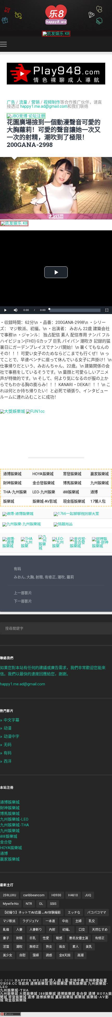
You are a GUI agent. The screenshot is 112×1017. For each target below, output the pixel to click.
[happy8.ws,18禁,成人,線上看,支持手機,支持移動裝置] (56, 14)
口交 (82, 929)
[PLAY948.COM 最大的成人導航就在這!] (56, 82)
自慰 (22, 955)
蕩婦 (36, 955)
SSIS (53, 904)
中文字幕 (11, 720)
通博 (4, 853)
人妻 (19, 929)
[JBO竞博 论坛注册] (26, 116)
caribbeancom (34, 895)
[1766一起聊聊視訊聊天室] (76, 513)
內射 (52, 929)
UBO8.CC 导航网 (14, 983)
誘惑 (49, 955)
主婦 (78, 921)
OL (41, 904)
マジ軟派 (9, 921)
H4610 (73, 895)
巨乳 (32, 938)
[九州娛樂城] (43, 548)
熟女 (49, 947)
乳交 (92, 921)
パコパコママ (96, 912)
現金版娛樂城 (16, 1000)
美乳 (89, 947)
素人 (75, 947)
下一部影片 (23, 601)
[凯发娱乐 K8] (56, 33)
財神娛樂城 (10, 808)
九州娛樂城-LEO (14, 819)
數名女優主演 (78, 938)
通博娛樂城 (10, 802)
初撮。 (67, 929)
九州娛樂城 (10, 830)
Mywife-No (11, 904)
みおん (19, 577)
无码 (7, 744)
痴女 (62, 947)
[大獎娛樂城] (12, 411)
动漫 (7, 728)
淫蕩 (6, 947)
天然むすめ (100, 929)
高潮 (80, 955)
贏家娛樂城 (10, 859)
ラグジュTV (30, 921)
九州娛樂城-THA (14, 825)
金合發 (6, 842)
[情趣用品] (63, 524)
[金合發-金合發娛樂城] (79, 546)
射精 (39, 577)
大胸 (30, 577)
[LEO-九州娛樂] (58, 546)
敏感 (59, 938)
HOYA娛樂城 (11, 847)
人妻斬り (35, 929)
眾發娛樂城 (17, 997)
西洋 (7, 761)
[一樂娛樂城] (35, 411)
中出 (65, 921)
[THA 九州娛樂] (27, 546)
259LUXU (9, 895)
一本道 (50, 921)
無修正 (34, 947)
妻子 (6, 938)
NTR (29, 904)
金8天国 (64, 955)
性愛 (46, 938)
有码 (17, 569)
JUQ (88, 895)
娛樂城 (79, 997)
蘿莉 (70, 577)
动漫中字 (11, 736)
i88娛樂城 (8, 836)
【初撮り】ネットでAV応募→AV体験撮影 (32, 912)
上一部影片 (23, 593)
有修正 (50, 577)
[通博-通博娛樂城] (17, 513)
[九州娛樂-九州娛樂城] (21, 524)
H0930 (56, 895)
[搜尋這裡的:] (56, 628)
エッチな (74, 912)
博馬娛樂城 (10, 813)
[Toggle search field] (109, 44)
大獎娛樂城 (28, 993)
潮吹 (61, 577)
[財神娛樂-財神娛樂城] (101, 546)
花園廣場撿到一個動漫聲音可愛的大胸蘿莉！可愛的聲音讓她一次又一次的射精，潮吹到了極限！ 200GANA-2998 (54, 133)
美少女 (7, 955)
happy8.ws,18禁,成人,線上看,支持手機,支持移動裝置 (61, 980)
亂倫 (6, 929)
